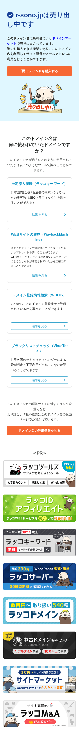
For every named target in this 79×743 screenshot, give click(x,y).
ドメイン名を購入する (42, 71)
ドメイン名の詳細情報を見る (39, 430)
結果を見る (39, 214)
